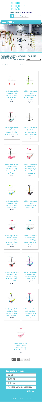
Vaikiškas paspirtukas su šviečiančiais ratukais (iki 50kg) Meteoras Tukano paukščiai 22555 (12, 240)
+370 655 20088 (27, 12)
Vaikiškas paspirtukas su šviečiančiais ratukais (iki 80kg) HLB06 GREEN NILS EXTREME (30, 95)
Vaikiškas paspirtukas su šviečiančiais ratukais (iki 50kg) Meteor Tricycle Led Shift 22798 (12, 168)
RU (38, 15)
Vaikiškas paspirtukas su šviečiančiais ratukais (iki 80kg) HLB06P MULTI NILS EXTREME (30, 132)
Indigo (21, 6)
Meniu (10, 21)
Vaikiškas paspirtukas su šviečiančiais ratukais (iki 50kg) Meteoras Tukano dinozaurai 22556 (12, 276)
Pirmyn (26, 359)
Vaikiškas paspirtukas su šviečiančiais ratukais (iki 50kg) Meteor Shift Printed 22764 (30, 240)
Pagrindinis (5, 56)
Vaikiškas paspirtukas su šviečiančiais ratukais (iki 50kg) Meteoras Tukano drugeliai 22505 (30, 168)
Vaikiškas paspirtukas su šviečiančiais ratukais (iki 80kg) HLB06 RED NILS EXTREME (12, 95)
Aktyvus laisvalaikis (18, 56)
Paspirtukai (32, 56)
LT (40, 15)
